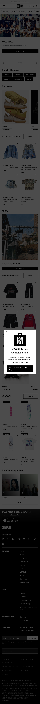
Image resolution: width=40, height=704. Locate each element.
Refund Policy (25, 603)
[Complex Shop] (20, 6)
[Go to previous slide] (3, 63)
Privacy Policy (27, 660)
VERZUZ (23, 572)
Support (23, 597)
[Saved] (33, 6)
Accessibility (8, 670)
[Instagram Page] (19, 539)
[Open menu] (4, 6)
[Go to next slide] (36, 63)
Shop (22, 590)
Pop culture (24, 561)
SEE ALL (30, 136)
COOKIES (5, 674)
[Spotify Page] (3, 544)
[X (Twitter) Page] (8, 539)
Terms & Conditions (7, 661)
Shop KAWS (20, 51)
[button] (20, 37)
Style (22, 551)
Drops (22, 593)
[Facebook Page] (3, 539)
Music (22, 555)
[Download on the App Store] (11, 519)
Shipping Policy (26, 600)
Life (21, 568)
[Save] (17, 143)
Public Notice (27, 666)
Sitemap (24, 670)
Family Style (24, 582)
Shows (22, 575)
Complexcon (24, 579)
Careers (23, 617)
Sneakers (23, 558)
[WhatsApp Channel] (13, 539)
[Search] (30, 6)
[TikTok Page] (35, 539)
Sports (22, 565)
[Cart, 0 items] (37, 6)
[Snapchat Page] (29, 539)
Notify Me (32, 638)
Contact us (24, 620)
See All (20, 502)
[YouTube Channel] (24, 539)
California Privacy (10, 666)
